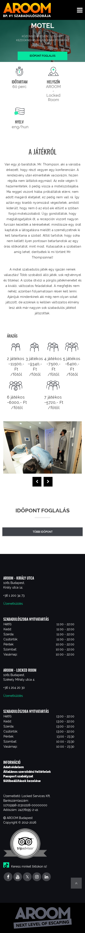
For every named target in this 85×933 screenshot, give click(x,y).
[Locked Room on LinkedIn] (46, 877)
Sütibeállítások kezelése (22, 781)
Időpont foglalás (42, 55)
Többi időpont (43, 531)
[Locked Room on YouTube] (17, 877)
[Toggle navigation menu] (80, 10)
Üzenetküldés (13, 603)
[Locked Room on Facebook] (8, 877)
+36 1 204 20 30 (14, 687)
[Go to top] (76, 883)
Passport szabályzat (18, 776)
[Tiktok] (6, 866)
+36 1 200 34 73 (13, 595)
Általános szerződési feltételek (27, 771)
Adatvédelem (13, 767)
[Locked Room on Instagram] (37, 877)
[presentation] (36, 482)
